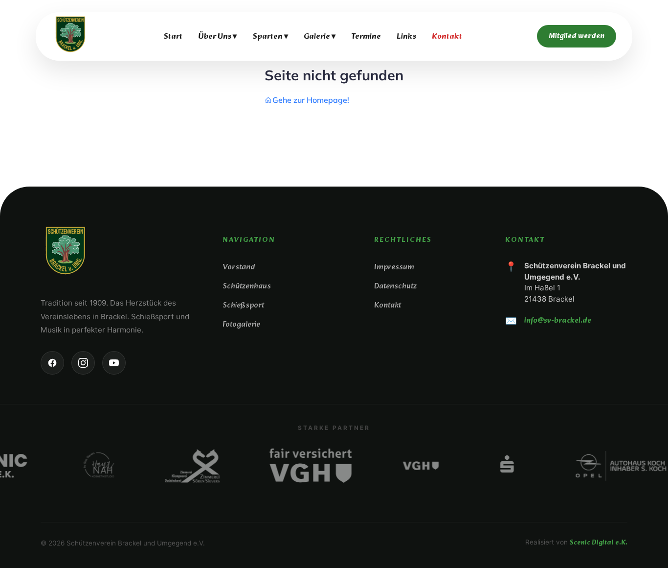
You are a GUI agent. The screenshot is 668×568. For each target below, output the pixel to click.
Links (406, 36)
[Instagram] (83, 363)
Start (172, 36)
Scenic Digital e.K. (598, 542)
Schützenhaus (247, 286)
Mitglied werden (576, 36)
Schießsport (243, 305)
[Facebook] (52, 363)
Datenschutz (395, 286)
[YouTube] (114, 363)
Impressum (394, 267)
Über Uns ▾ (217, 36)
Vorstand (239, 267)
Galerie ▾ (319, 36)
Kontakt (447, 36)
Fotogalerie (241, 324)
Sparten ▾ (270, 36)
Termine (366, 36)
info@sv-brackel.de (557, 320)
